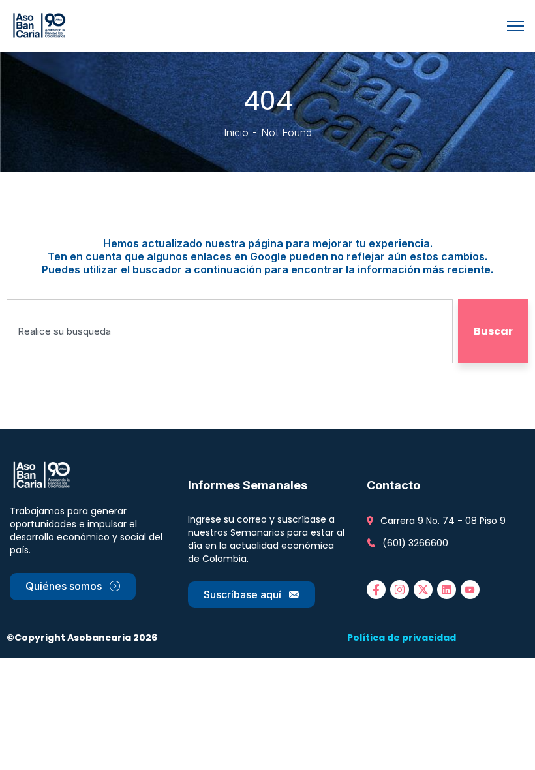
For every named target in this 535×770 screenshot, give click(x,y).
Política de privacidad (401, 637)
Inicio (236, 132)
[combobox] (230, 331)
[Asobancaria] (41, 24)
